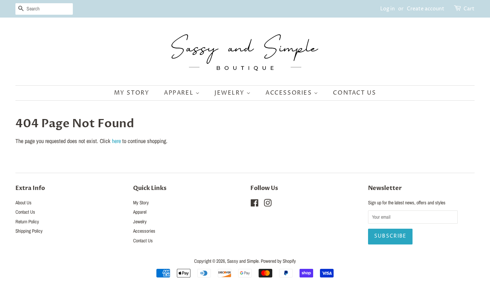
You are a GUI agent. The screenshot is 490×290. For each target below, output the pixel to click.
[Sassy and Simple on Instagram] (268, 204)
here (116, 141)
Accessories (289, 93)
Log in (387, 8)
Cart (469, 8)
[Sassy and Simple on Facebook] (254, 204)
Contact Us (354, 93)
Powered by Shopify (278, 261)
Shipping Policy (29, 231)
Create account (425, 8)
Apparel (179, 93)
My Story (132, 93)
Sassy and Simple (243, 261)
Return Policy (27, 221)
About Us (23, 202)
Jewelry (230, 93)
